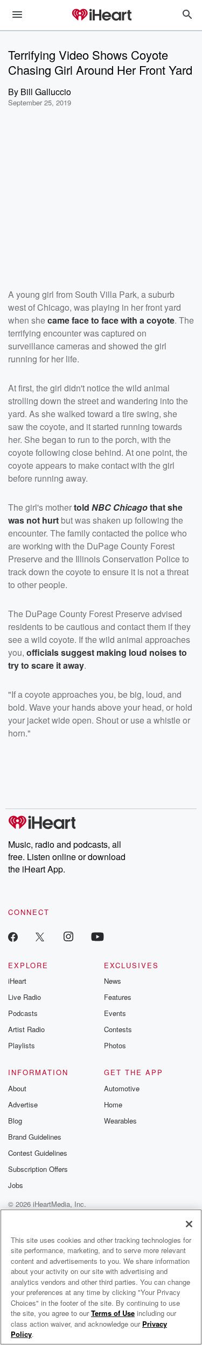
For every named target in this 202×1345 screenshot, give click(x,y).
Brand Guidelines (34, 1137)
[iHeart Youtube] (97, 936)
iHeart (17, 981)
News (112, 981)
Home (113, 1104)
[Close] (189, 1224)
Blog (15, 1120)
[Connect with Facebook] (13, 936)
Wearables (120, 1120)
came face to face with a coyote (111, 320)
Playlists (21, 1045)
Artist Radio (26, 1029)
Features (117, 997)
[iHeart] (101, 15)
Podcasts (23, 1013)
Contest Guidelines (37, 1153)
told (83, 507)
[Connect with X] (40, 936)
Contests (118, 1029)
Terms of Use (113, 1313)
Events (115, 1013)
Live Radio (24, 997)
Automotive (122, 1088)
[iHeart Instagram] (68, 936)
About (17, 1088)
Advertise (23, 1104)
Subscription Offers (38, 1169)
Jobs (15, 1185)
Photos (115, 1045)
